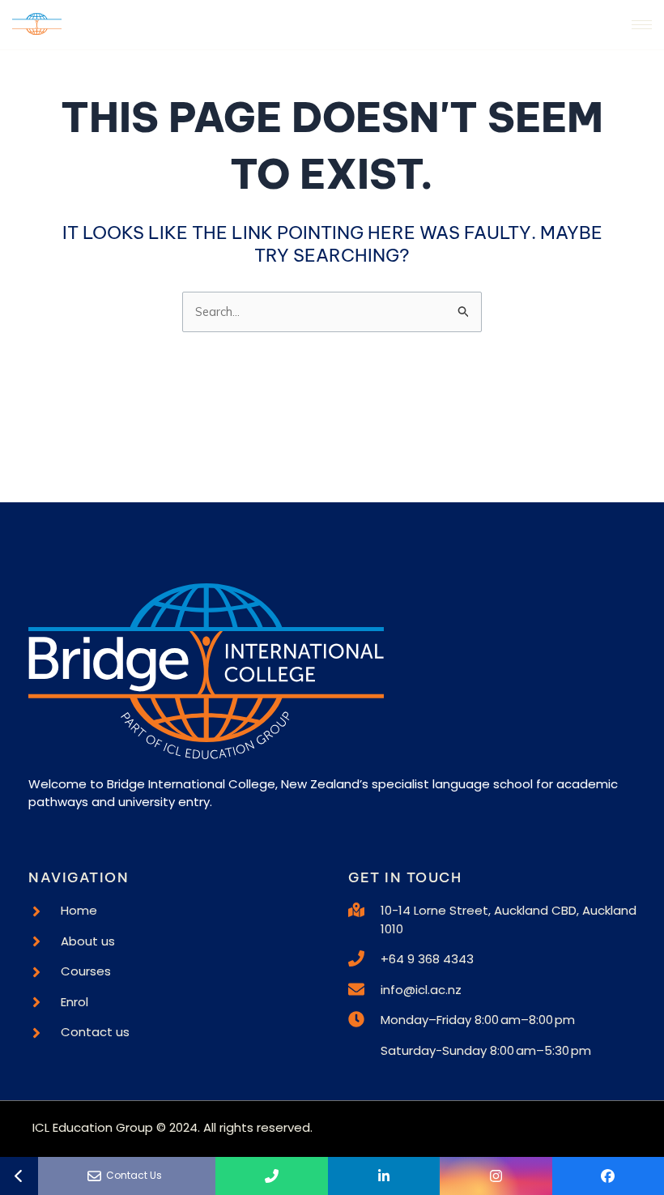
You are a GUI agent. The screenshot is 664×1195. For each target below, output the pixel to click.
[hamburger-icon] (642, 24)
